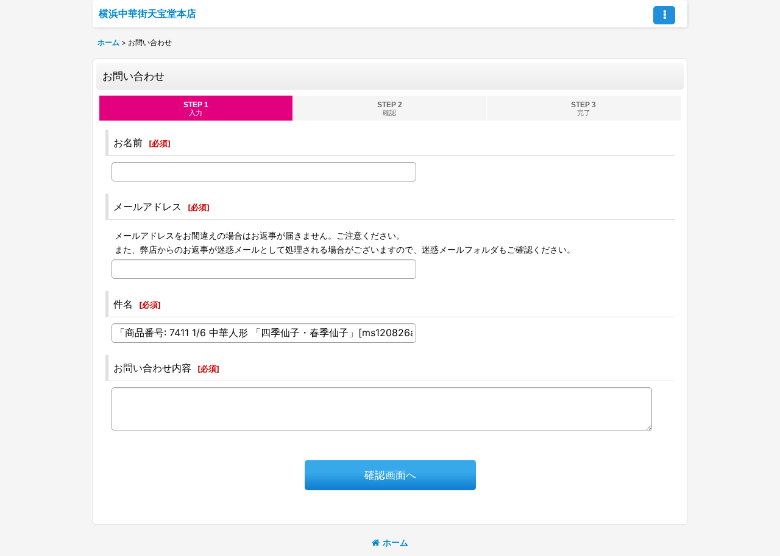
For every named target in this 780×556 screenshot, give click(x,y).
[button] (664, 15)
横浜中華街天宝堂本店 (147, 13)
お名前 (128, 142)
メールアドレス (147, 206)
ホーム (395, 542)
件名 (123, 304)
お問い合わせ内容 (152, 368)
